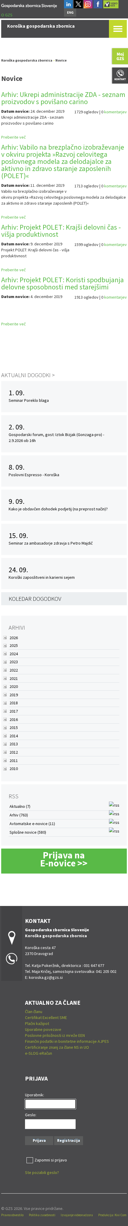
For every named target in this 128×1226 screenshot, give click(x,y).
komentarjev (115, 112)
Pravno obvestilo (12, 1215)
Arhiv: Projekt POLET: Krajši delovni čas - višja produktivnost (61, 230)
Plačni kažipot (37, 1023)
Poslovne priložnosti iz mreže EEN (55, 1035)
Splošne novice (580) (28, 832)
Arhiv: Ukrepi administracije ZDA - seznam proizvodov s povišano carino (63, 98)
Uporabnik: (34, 1095)
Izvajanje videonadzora (77, 1215)
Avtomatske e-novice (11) (32, 823)
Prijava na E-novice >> (64, 859)
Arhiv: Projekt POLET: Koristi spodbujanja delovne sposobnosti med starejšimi (62, 283)
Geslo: (30, 1114)
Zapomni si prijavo (51, 1160)
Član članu (33, 1011)
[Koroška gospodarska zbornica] (29, 5)
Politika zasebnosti (42, 1215)
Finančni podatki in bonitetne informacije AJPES (67, 1041)
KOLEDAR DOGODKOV (35, 598)
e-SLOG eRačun (38, 1053)
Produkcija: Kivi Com (112, 1215)
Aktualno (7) (20, 806)
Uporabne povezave (43, 1029)
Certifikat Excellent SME (46, 1017)
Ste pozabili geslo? (42, 1172)
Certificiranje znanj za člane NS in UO (57, 1047)
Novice (61, 60)
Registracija (68, 1140)
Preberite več (13, 137)
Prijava (39, 1140)
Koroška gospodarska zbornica (26, 60)
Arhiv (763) (19, 815)
